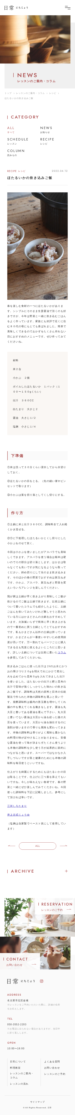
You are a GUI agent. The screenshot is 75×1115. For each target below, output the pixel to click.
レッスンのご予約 (54, 1074)
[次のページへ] (63, 846)
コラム (62, 652)
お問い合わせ (52, 1067)
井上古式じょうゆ (18, 814)
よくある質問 (52, 1061)
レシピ (52, 93)
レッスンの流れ (19, 1083)
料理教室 (15, 1067)
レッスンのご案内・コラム (30, 93)
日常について (18, 1061)
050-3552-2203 (16, 1024)
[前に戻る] (11, 846)
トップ (8, 93)
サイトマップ (37, 1102)
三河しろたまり (17, 806)
